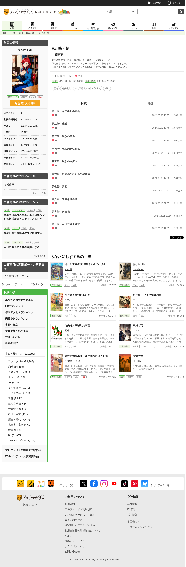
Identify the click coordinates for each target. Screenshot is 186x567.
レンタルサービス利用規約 (80, 514)
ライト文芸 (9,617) (19, 393)
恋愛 (122, 377)
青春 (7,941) (15, 398)
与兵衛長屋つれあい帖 (77, 294)
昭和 (107, 88)
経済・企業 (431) (18, 414)
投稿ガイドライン (75, 541)
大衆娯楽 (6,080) (17, 408)
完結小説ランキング (16, 318)
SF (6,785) (14, 382)
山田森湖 (137, 361)
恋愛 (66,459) (16, 366)
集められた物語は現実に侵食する (23, 232)
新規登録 (157, 3)
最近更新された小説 (16, 330)
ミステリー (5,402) (19, 371)
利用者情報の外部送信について (82, 530)
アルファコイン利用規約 (79, 509)
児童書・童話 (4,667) (20, 424)
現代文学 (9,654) (17, 403)
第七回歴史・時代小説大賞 (88, 88)
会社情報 (132, 504)
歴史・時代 (90, 81)
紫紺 (67, 330)
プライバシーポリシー (77, 546)
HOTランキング (14, 306)
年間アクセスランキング (19, 312)
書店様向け (133, 521)
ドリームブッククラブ (140, 526)
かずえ (68, 300)
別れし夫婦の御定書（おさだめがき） (86, 264)
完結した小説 (13, 337)
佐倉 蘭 (68, 269)
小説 (13, 33)
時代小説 (66, 88)
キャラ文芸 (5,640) (19, 387)
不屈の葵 (138, 325)
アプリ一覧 (66, 485)
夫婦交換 (138, 355)
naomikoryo (138, 269)
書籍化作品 (11, 324)
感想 (150, 103)
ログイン (176, 3)
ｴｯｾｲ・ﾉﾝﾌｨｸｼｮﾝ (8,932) (21, 440)
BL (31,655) (15, 435)
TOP (5, 33)
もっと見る (40, 193)
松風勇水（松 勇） (74, 361)
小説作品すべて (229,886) (20, 353)
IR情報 (131, 509)
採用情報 (132, 514)
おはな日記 (139, 264)
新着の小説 (11, 343)
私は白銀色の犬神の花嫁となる (22, 247)
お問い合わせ (72, 551)
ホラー (15, 228)
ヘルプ (68, 535)
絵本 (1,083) (15, 430)
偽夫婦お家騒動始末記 (77, 325)
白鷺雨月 (58, 54)
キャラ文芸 (17, 242)
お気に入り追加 (27, 103)
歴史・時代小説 (27, 33)
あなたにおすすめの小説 (19, 299)
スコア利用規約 (73, 519)
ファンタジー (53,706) (21, 361)
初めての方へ (30, 504)
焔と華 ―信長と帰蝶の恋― (148, 294)
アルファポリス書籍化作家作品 (23, 450)
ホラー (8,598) (16, 377)
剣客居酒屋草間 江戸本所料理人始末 (86, 355)
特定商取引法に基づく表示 (80, 525)
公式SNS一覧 (161, 485)
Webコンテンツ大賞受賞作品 (22, 456)
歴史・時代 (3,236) (19, 419)
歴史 (56, 88)
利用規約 (70, 504)
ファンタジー (18, 210)
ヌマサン (137, 330)
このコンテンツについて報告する (24, 284)
